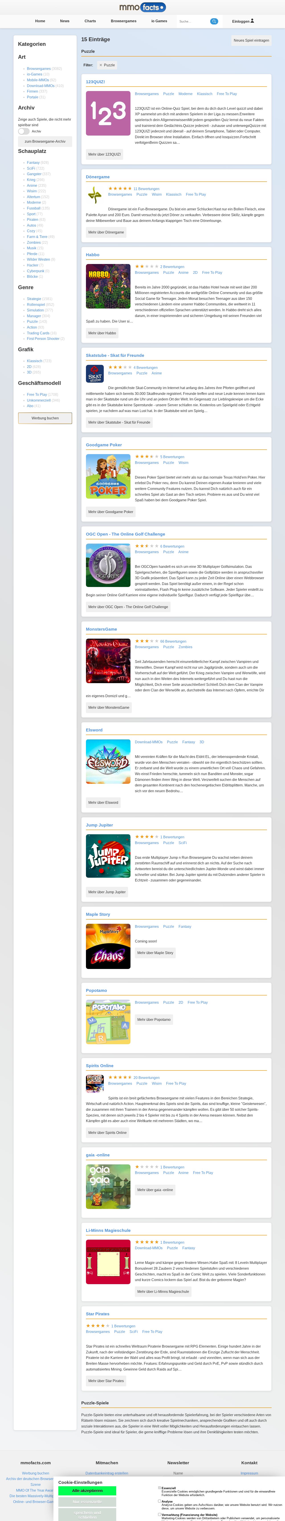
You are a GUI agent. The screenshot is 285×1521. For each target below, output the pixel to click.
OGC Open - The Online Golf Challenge (125, 534)
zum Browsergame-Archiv (45, 141)
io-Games (34, 74)
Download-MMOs (41, 86)
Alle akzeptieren (87, 1491)
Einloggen (241, 21)
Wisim (32, 191)
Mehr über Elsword (103, 802)
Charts (90, 21)
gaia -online (98, 1155)
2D (29, 367)
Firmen (32, 91)
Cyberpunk (35, 271)
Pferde (32, 254)
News (64, 21)
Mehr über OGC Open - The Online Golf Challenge (128, 607)
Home (40, 21)
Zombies (34, 242)
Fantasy (33, 162)
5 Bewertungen (172, 457)
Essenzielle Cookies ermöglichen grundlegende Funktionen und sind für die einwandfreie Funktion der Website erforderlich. (218, 1491)
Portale (32, 97)
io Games (159, 21)
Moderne (34, 202)
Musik (31, 248)
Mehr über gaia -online (155, 1190)
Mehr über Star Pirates (106, 1381)
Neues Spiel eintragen (251, 40)
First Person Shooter (43, 339)
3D (29, 372)
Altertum (33, 197)
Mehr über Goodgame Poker (110, 512)
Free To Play (37, 394)
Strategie (34, 299)
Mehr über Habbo (102, 333)
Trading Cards (38, 333)
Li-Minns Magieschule (108, 1230)
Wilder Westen (38, 259)
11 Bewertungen (146, 189)
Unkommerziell (39, 400)
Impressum (249, 1473)
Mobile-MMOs (38, 80)
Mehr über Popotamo (154, 1019)
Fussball (34, 208)
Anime (32, 185)
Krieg (31, 180)
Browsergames (123, 21)
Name (178, 1473)
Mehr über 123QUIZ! (104, 154)
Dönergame (98, 177)
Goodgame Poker (104, 445)
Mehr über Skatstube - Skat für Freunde (119, 422)
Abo (30, 406)
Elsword (94, 730)
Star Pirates (98, 1314)
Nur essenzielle (87, 1502)
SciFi (31, 168)
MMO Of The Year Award (35, 1490)
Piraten (32, 219)
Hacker (32, 265)
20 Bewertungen (147, 1078)
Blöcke (32, 276)
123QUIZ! (95, 81)
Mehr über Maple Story (155, 953)
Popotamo (96, 990)
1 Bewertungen (172, 837)
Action (32, 327)
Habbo (93, 254)
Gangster (34, 174)
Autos (31, 225)
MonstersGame (101, 629)
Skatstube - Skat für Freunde (115, 355)
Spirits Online (100, 1065)
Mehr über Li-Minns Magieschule (163, 1292)
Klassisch (34, 361)
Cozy (31, 231)
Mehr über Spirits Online (107, 1133)
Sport (31, 214)
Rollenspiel (36, 305)
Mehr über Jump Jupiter (107, 892)
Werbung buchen (45, 418)
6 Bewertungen (172, 546)
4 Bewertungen (146, 368)
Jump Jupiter (99, 825)
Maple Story (98, 914)
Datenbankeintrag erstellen (107, 1473)
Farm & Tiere (37, 237)
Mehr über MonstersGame (108, 707)
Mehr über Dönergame (106, 232)
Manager (34, 316)
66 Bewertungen (173, 641)
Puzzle (32, 321)
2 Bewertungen (172, 267)
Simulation (35, 310)
